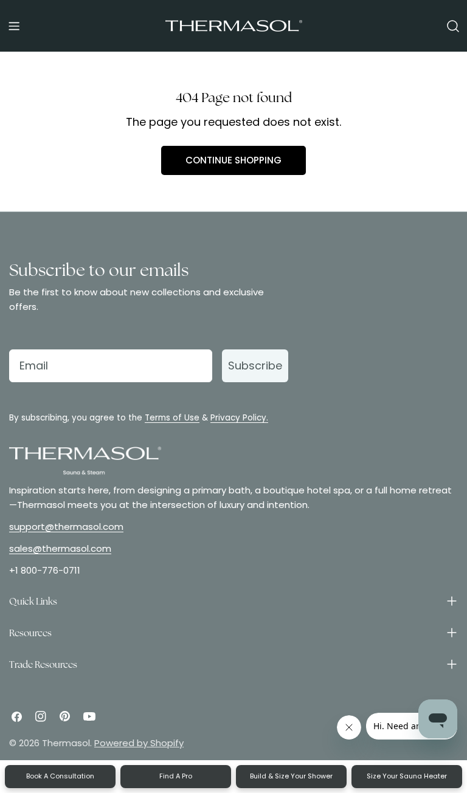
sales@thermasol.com (60, 548)
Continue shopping (233, 160)
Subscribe (255, 365)
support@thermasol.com (66, 526)
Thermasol (66, 742)
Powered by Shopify (139, 742)
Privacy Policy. (239, 418)
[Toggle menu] (14, 26)
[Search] (453, 26)
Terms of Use (172, 418)
